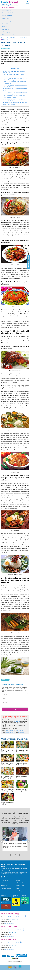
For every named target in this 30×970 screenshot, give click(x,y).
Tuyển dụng (4, 891)
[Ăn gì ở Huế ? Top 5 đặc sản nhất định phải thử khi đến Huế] (7, 758)
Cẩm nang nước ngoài (8, 34)
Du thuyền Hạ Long (19, 891)
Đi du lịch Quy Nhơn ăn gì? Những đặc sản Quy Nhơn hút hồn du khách (7, 777)
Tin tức (17, 888)
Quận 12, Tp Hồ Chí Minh (14, 942)
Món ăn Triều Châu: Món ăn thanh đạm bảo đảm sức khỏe (15, 86)
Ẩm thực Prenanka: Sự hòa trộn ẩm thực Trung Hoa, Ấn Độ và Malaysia (15, 103)
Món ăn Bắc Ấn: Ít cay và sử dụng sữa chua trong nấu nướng (15, 92)
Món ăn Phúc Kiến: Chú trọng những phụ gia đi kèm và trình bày (15, 79)
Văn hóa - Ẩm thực (7, 29)
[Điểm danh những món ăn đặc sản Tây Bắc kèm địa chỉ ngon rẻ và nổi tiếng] (22, 784)
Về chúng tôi (5, 880)
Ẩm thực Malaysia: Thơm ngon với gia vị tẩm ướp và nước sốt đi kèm (14, 99)
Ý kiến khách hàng (19, 882)
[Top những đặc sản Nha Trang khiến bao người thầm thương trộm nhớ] (22, 758)
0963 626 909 (11, 7)
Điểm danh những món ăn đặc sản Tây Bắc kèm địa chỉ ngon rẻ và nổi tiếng (22, 790)
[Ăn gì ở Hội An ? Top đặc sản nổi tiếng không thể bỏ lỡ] (22, 744)
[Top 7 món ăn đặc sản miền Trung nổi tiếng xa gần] (7, 784)
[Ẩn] (15, 68)
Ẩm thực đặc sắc (6, 39)
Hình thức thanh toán (6, 888)
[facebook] (1, 877)
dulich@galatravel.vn (10, 732)
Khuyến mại (5, 18)
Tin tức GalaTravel (7, 15)
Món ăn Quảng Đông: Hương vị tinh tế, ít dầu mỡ (14, 75)
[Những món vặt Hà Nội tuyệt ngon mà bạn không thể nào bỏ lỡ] (7, 797)
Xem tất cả (15, 855)
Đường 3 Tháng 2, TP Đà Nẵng (15, 930)
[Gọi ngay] (15, 966)
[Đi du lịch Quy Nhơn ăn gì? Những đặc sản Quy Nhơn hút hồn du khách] (7, 771)
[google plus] (11, 877)
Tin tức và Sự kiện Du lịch (9, 12)
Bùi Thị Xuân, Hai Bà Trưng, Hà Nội (16, 916)
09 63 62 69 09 (16, 721)
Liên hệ (3, 882)
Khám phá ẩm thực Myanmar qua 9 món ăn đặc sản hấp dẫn (21, 777)
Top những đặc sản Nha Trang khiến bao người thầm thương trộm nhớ (22, 764)
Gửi (15, 709)
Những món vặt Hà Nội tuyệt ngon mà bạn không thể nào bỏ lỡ (7, 803)
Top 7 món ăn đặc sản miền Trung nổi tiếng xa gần (7, 790)
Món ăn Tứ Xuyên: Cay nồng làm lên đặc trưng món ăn (15, 82)
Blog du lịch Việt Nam (12, 37)
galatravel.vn (21, 732)
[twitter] (4, 877)
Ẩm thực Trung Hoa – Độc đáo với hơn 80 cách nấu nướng (14, 72)
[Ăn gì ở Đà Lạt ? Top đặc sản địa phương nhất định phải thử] (7, 744)
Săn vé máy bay (6, 21)
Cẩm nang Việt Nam (7, 32)
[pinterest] (7, 877)
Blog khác (4, 26)
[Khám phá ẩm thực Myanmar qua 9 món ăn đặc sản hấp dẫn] (22, 771)
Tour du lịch (4, 885)
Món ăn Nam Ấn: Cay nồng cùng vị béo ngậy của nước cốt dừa (14, 96)
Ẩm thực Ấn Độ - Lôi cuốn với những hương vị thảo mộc (15, 89)
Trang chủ (3, 37)
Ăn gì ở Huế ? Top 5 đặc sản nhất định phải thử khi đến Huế (7, 764)
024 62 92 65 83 (19, 730)
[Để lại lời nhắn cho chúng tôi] (10, 966)
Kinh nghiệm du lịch (7, 23)
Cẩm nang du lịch (7, 10)
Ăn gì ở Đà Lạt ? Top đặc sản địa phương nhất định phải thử (7, 751)
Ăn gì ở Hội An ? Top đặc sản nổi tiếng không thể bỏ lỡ (22, 751)
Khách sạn (17, 880)
